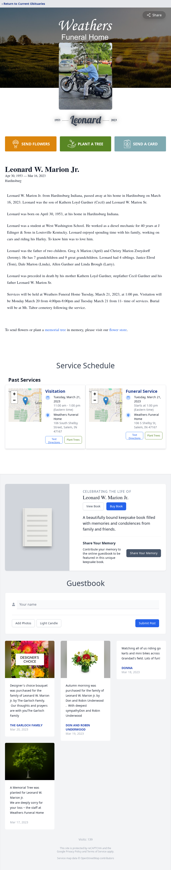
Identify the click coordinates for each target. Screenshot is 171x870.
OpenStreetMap (90, 858)
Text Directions (54, 440)
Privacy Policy (74, 851)
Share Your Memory (143, 553)
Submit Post (147, 623)
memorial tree (55, 329)
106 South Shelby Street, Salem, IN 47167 (66, 427)
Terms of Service (97, 851)
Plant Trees (73, 439)
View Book (93, 506)
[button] (25, 401)
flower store (118, 329)
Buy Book (116, 506)
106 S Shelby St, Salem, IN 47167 (145, 425)
